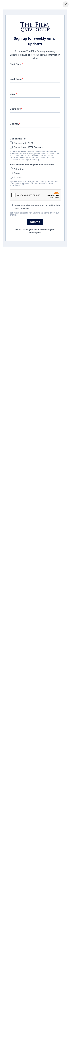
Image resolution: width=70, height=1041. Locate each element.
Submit (35, 222)
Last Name (16, 79)
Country (14, 124)
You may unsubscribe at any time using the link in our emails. (34, 214)
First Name (16, 64)
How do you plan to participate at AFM (32, 164)
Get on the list (18, 138)
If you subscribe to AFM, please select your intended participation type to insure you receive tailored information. (34, 184)
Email (13, 94)
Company (15, 109)
